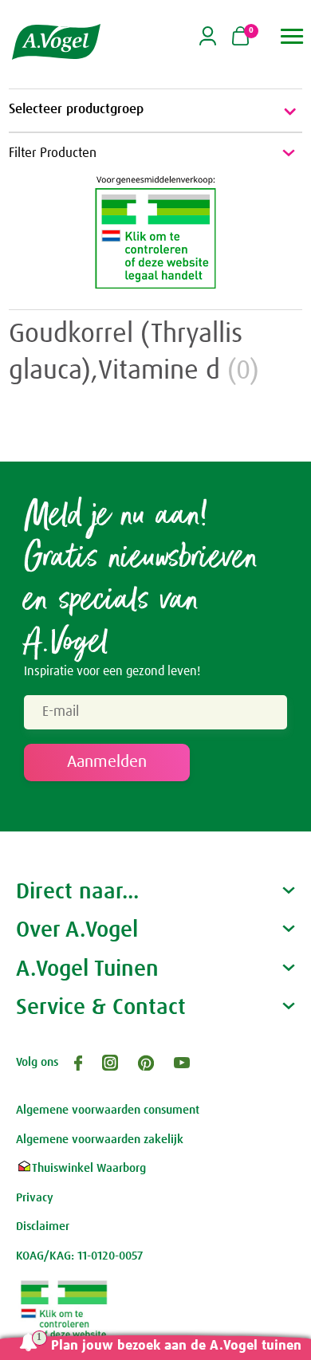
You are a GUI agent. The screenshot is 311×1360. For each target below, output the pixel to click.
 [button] (292, 36)
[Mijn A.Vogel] (207, 42)
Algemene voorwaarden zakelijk (99, 1140)
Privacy (34, 1198)
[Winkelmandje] (240, 37)
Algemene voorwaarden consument (107, 1110)
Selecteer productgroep (76, 109)
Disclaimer (42, 1226)
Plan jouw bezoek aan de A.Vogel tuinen (176, 1346)
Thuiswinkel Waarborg (89, 1168)
